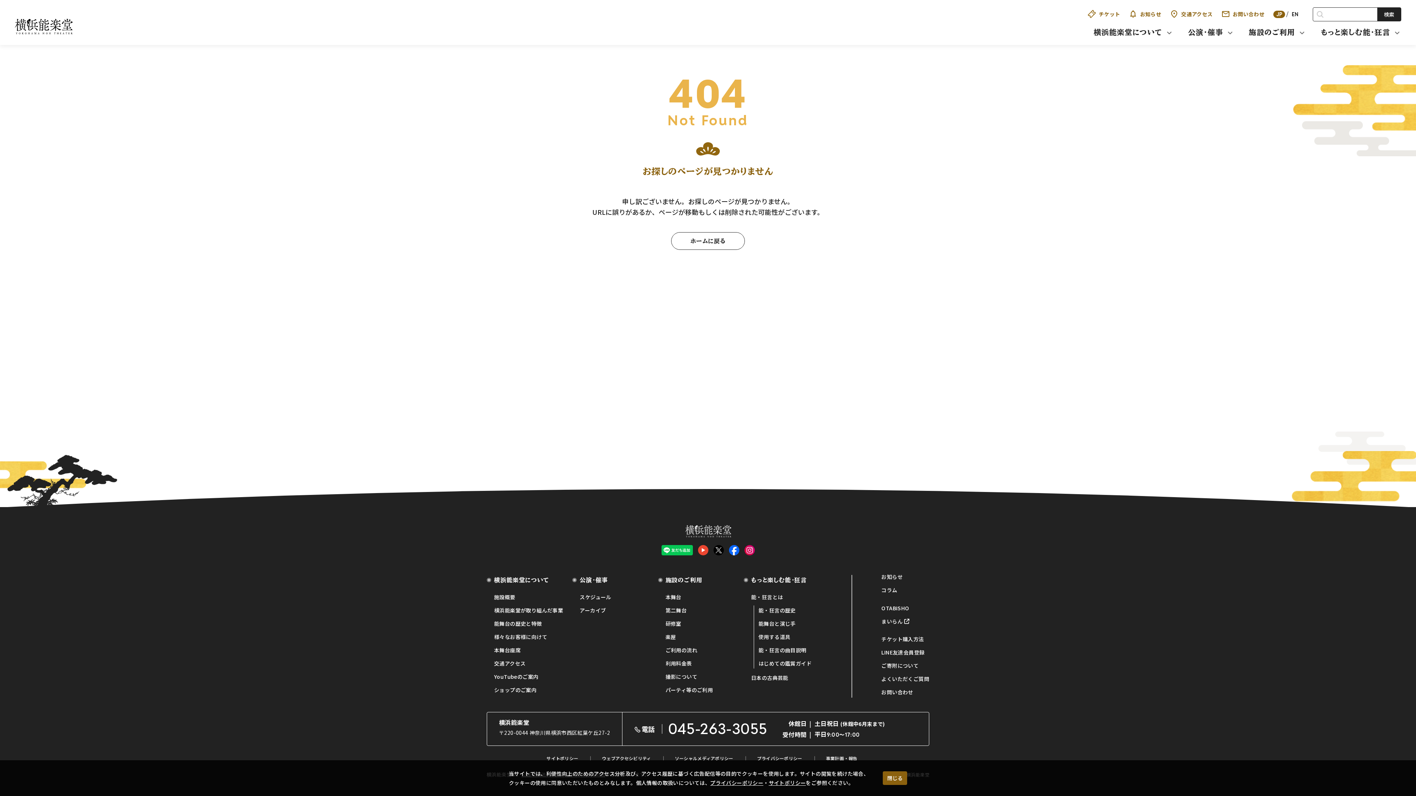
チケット (1109, 14)
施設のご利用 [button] (1272, 32)
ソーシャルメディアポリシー (704, 758)
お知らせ (1151, 14)
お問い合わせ (1248, 14)
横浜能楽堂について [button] (1128, 32)
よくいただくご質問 (905, 678)
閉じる (895, 778)
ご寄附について (900, 665)
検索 (1389, 14)
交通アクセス (1196, 14)
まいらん (892, 621)
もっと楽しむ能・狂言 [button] (1355, 32)
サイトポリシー (787, 782)
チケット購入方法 (902, 639)
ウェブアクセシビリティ (626, 758)
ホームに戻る (708, 241)
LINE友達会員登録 (902, 652)
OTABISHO (895, 608)
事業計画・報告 (842, 758)
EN (1295, 14)
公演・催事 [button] (1205, 32)
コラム (889, 590)
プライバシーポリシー (736, 782)
